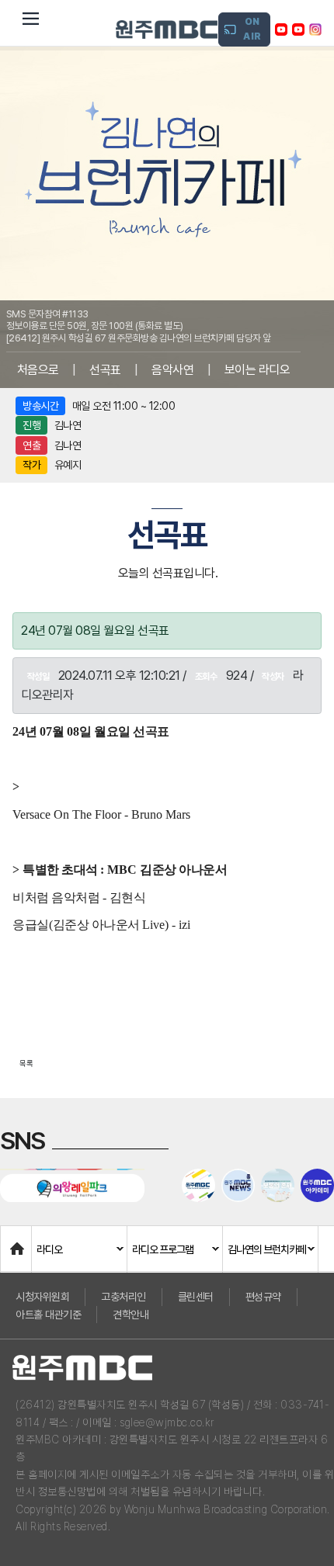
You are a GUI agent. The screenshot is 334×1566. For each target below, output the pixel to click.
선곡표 (105, 369)
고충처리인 (123, 1297)
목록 (26, 1063)
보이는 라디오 (257, 369)
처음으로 (38, 369)
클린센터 (196, 1297)
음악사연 (172, 369)
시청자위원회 (42, 1297)
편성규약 (263, 1297)
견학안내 (130, 1314)
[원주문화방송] (166, 29)
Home (16, 1241)
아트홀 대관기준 (48, 1314)
